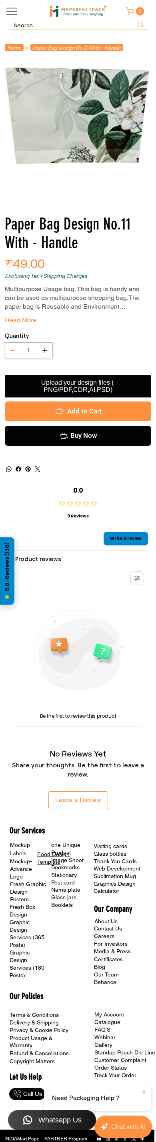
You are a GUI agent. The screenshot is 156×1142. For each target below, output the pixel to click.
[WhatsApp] (9, 469)
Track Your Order (115, 1075)
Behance (105, 982)
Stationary (64, 875)
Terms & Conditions (34, 1015)
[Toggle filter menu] (137, 578)
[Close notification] (144, 1092)
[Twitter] (38, 469)
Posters (19, 899)
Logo (16, 876)
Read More (20, 320)
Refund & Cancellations (39, 1053)
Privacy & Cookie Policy (39, 1030)
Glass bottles (110, 854)
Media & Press (112, 951)
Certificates (108, 959)
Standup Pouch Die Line (124, 1052)
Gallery (103, 1045)
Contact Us (108, 928)
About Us (106, 921)
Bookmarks (65, 867)
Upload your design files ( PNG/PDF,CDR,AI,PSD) (78, 386)
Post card (63, 882)
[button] (136, 11)
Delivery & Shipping (34, 1022)
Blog (99, 967)
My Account (109, 1014)
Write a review (126, 538)
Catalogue (107, 1022)
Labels (18, 853)
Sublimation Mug (115, 876)
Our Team (106, 974)
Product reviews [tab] (38, 559)
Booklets (62, 905)
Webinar (105, 1037)
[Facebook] (18, 469)
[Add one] (45, 350)
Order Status (110, 1067)
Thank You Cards (115, 861)
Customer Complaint (120, 1060)
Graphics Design (115, 883)
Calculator (106, 891)
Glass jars (63, 897)
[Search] (141, 24)
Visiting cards (110, 846)
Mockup (20, 845)
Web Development (117, 868)
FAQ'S (102, 1029)
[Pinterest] (28, 469)
